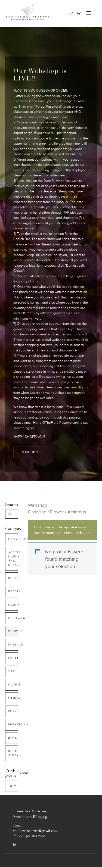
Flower (13, 631)
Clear (24, 773)
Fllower (13, 618)
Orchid (13, 684)
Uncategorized (13, 539)
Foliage (13, 644)
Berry (13, 578)
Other (13, 698)
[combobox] (11, 786)
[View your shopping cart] (79, 13)
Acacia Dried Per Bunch (13, 558)
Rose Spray (13, 753)
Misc (12, 671)
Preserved (13, 724)
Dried (13, 604)
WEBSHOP (30, 452)
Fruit (13, 658)
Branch (13, 591)
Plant (13, 711)
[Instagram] (14, 845)
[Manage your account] (71, 13)
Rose (12, 738)
